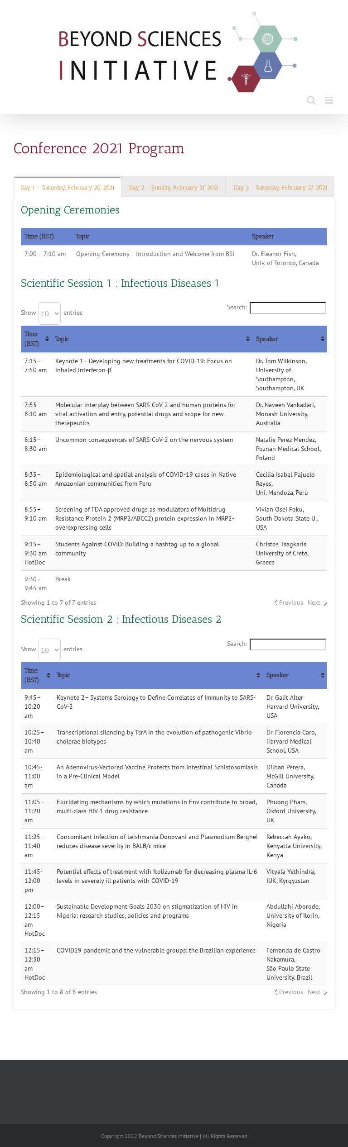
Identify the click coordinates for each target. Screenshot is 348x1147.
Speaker (267, 339)
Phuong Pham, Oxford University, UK (291, 811)
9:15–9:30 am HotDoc (35, 553)
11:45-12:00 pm (33, 880)
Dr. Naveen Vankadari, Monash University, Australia (285, 414)
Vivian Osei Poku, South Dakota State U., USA (287, 518)
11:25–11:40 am (34, 846)
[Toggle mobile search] (311, 100)
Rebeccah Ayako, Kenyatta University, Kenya (293, 846)
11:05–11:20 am (34, 811)
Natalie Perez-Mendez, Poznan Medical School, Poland (288, 449)
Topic (62, 339)
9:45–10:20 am (32, 706)
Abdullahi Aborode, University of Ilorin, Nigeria (293, 915)
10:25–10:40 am (34, 741)
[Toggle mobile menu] (329, 100)
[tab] (67, 187)
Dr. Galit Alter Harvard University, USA (292, 706)
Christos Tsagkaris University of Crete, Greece (282, 553)
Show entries (51, 312)
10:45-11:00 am (33, 776)
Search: (236, 307)
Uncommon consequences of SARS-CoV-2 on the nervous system (144, 440)
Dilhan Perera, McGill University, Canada (290, 776)
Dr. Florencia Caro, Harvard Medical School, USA (291, 741)
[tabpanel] (174, 603)
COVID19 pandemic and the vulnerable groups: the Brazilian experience (156, 950)
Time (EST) (31, 339)
